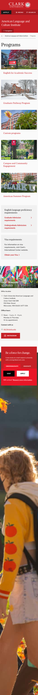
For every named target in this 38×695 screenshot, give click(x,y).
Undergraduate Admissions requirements (15, 226)
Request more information (22, 380)
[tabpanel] (19, 376)
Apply (6, 12)
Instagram (11, 336)
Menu (20, 12)
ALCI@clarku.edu (10, 329)
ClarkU (2, 36)
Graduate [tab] (27, 366)
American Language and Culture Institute (15, 23)
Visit (9, 374)
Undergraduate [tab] (12, 366)
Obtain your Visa (11, 255)
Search (32, 12)
